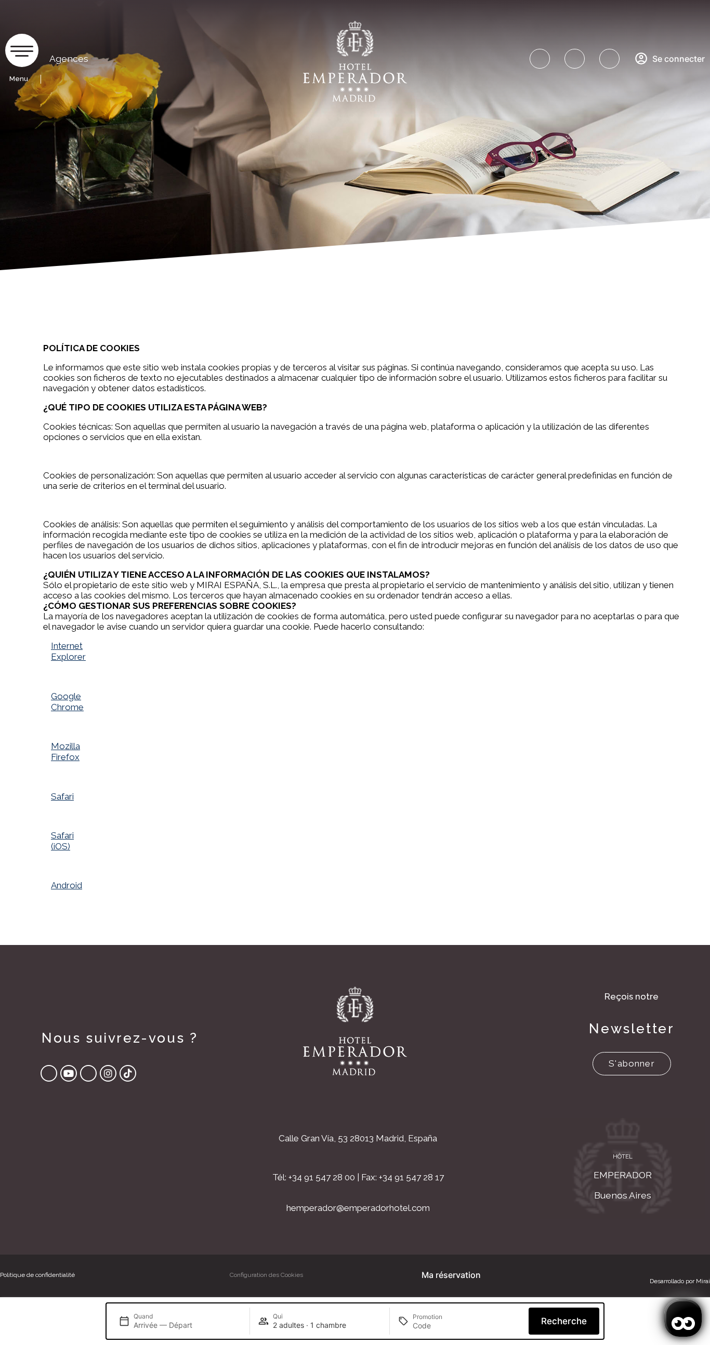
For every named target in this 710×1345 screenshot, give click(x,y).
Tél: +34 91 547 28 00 (313, 1177)
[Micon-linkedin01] (88, 1073)
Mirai (703, 1281)
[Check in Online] (540, 59)
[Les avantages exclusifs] (574, 59)
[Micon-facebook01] (49, 1073)
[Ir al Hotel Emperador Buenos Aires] (622, 1168)
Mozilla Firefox (65, 751)
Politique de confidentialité (37, 1275)
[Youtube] (68, 1073)
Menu (18, 79)
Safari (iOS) (62, 840)
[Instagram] (108, 1073)
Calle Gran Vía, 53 (313, 1138)
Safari (62, 796)
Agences (68, 58)
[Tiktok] (128, 1073)
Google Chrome (67, 701)
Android (66, 885)
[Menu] (21, 50)
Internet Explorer (68, 651)
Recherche (564, 1321)
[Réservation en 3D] (609, 59)
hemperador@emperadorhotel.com (358, 1208)
